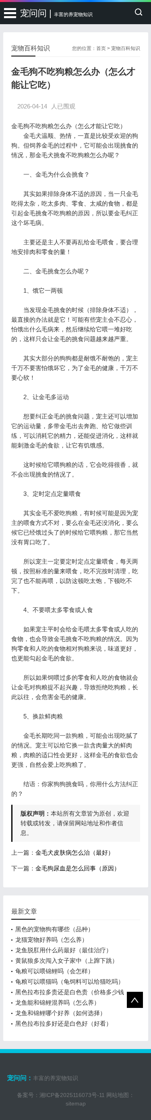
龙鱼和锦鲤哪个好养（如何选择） (60, 1013)
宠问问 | (56, 13)
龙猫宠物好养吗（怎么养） (51, 939)
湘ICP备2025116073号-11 (72, 1095)
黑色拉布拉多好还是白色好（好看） (63, 1023)
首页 (101, 48)
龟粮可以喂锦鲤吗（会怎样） (54, 971)
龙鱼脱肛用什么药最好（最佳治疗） (63, 950)
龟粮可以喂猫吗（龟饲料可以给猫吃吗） (69, 981)
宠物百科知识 (125, 48)
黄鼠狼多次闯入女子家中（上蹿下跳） (66, 960)
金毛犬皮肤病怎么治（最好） (74, 852)
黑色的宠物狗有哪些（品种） (54, 929)
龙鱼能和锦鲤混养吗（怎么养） (57, 1002)
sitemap (76, 1103)
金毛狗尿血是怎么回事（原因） (77, 868)
